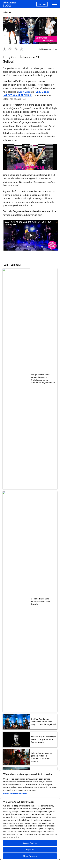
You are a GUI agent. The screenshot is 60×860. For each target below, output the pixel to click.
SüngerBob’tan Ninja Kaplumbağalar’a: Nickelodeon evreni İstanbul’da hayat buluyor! (43, 378)
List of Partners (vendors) (15, 793)
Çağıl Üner (42, 49)
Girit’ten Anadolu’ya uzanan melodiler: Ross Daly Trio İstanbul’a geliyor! (43, 722)
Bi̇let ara (42, 4)
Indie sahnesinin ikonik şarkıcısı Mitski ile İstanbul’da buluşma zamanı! (41, 757)
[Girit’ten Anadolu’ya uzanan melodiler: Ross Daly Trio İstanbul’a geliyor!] (16, 721)
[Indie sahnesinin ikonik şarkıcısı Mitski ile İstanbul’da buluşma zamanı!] (16, 757)
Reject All (30, 849)
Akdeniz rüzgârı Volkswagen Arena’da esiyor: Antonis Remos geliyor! (43, 739)
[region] (30, 815)
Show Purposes (30, 856)
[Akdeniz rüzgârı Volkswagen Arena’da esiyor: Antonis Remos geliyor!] (16, 739)
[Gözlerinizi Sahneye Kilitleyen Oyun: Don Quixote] (16, 601)
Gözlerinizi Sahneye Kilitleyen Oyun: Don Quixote (40, 601)
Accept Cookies (30, 843)
